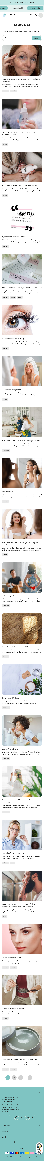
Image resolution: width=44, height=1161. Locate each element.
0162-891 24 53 (15, 1109)
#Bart (4, 916)
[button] (40, 15)
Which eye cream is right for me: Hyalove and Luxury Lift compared (21, 80)
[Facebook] (11, 1117)
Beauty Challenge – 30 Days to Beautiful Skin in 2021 (22, 287)
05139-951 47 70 (12, 1107)
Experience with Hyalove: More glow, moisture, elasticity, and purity (19, 133)
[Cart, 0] (35, 15)
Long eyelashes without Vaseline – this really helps (20, 1059)
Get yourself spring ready (11, 389)
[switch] (39, 1152)
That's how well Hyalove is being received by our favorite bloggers (20, 543)
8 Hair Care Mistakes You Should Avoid (16, 647)
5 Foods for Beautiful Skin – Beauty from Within (19, 186)
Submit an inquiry (16, 1105)
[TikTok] (22, 1117)
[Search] (31, 15)
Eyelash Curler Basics (10, 749)
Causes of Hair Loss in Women (13, 1008)
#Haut (5, 144)
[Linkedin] (33, 1117)
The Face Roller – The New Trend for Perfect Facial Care (18, 801)
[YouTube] (27, 1117)
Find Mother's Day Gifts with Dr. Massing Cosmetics (21, 440)
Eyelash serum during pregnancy (14, 237)
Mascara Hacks (8, 491)
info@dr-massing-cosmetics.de (15, 1112)
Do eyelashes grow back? (11, 957)
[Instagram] (16, 1117)
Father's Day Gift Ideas (10, 596)
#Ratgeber (13, 91)
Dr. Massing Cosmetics (19, 1157)
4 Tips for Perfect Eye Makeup (13, 338)
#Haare (13, 297)
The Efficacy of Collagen (11, 698)
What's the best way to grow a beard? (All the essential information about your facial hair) (18, 905)
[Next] (36, 1077)
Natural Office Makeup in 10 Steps (15, 853)
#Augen (5, 91)
